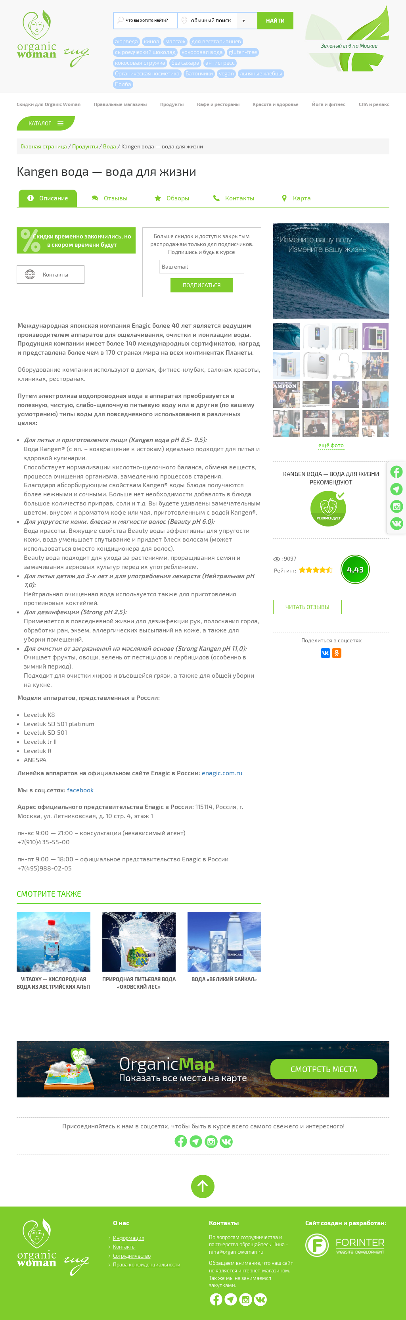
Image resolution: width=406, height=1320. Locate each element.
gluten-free (243, 51)
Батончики (199, 73)
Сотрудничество (132, 1256)
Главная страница (44, 146)
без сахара (185, 62)
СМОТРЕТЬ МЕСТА (324, 1069)
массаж (175, 41)
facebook (80, 790)
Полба (123, 84)
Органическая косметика (147, 73)
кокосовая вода (202, 51)
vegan (226, 73)
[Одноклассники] (336, 653)
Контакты (55, 274)
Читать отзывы (307, 606)
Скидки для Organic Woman (48, 104)
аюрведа (126, 41)
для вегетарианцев (216, 41)
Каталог (40, 123)
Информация (128, 1238)
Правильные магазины (120, 104)
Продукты (172, 104)
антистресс (220, 62)
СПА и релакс (374, 104)
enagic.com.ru (222, 772)
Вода (109, 146)
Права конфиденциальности (146, 1264)
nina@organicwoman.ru (236, 1252)
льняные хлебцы (261, 73)
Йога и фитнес (328, 104)
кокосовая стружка (140, 62)
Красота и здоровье (276, 104)
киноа (151, 41)
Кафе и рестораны (218, 104)
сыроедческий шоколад (145, 51)
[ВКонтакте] (325, 653)
